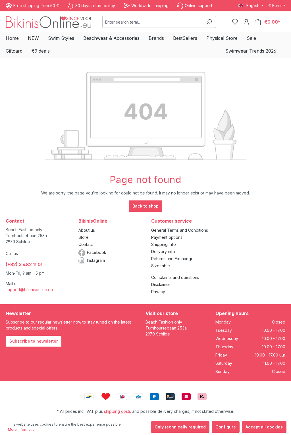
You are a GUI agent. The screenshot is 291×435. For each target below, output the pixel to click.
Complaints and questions (175, 277)
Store (83, 237)
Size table (160, 265)
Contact (85, 244)
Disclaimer (160, 284)
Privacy (158, 291)
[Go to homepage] (48, 22)
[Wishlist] (235, 22)
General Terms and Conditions (179, 230)
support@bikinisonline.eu (29, 289)
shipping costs (117, 411)
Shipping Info (163, 244)
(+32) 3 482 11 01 (24, 264)
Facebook (96, 252)
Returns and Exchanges (173, 258)
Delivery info (163, 251)
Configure (225, 426)
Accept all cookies (264, 426)
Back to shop (145, 206)
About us (86, 230)
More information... (23, 429)
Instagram (96, 260)
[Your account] (246, 22)
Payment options (166, 237)
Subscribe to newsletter (33, 341)
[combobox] (152, 22)
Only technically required (180, 426)
